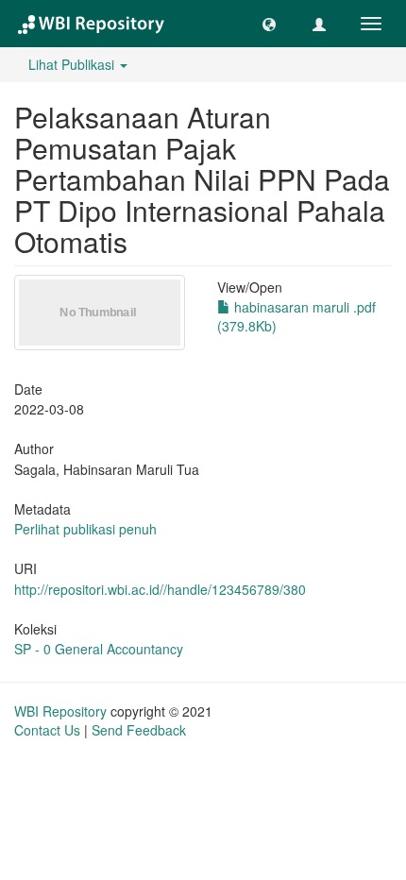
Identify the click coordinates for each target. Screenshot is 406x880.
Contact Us (47, 729)
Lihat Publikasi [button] (73, 64)
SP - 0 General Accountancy (98, 648)
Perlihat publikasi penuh (85, 528)
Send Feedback (139, 729)
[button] (269, 24)
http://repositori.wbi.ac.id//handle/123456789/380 (160, 589)
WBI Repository (60, 711)
